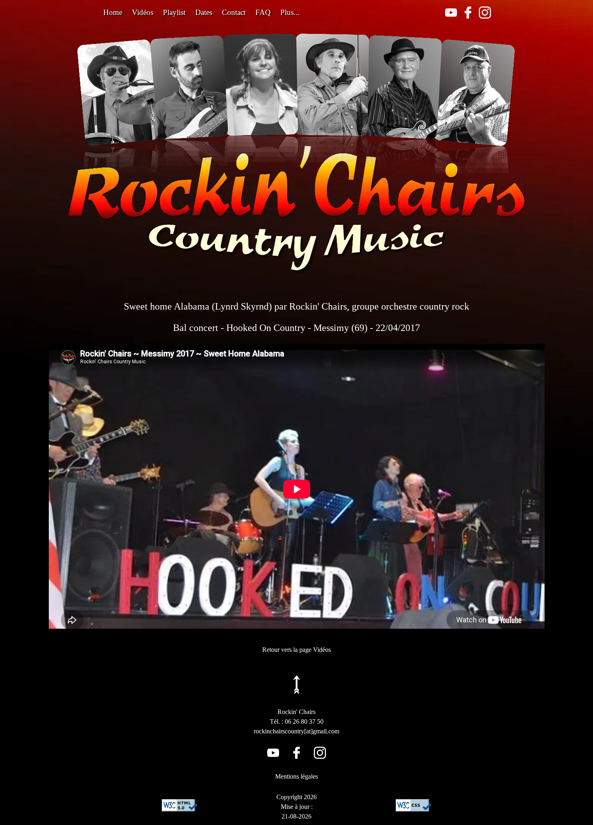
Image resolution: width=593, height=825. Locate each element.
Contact (234, 12)
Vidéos (142, 12)
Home (112, 12)
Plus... (290, 12)
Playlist (174, 12)
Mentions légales (296, 776)
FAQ (263, 12)
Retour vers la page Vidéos (296, 649)
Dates (203, 12)
